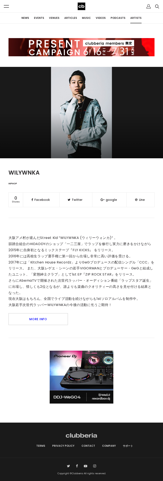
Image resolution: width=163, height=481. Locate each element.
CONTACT (88, 446)
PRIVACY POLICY (63, 446)
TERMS (40, 446)
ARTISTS (136, 18)
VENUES (54, 18)
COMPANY (109, 446)
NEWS (25, 18)
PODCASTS (118, 18)
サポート (128, 446)
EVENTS (39, 18)
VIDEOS (101, 18)
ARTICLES (70, 18)
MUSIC (86, 18)
